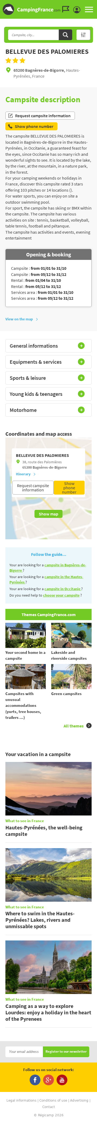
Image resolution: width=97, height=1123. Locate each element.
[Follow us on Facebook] (35, 1080)
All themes (74, 726)
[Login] (78, 10)
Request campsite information (43, 115)
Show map (48, 514)
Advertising (79, 1100)
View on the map (19, 319)
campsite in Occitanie (62, 588)
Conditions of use (53, 1100)
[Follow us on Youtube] (62, 1080)
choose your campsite (61, 595)
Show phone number (69, 488)
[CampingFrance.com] (48, 9)
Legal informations (21, 1100)
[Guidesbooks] (67, 9)
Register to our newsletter (66, 1051)
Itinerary (23, 474)
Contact (48, 1107)
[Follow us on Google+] (48, 1080)
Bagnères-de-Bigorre (50, 467)
